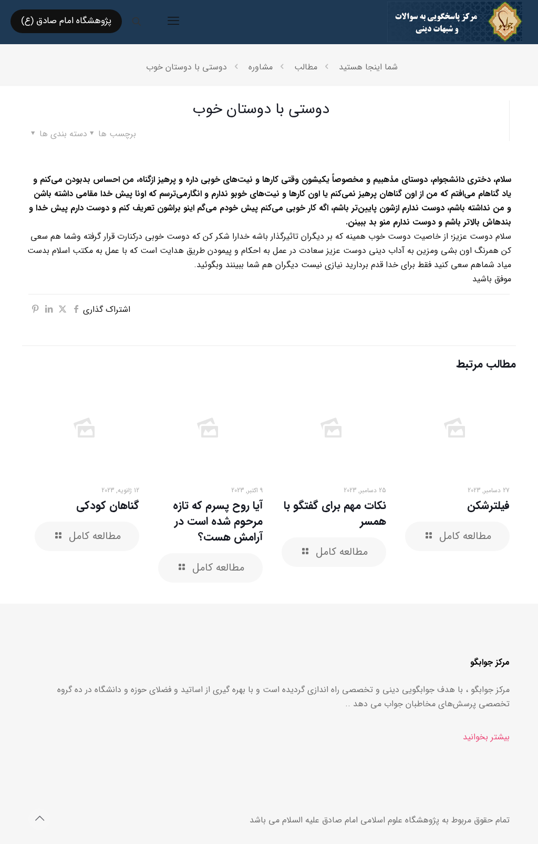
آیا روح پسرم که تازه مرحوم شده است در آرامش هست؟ (218, 521)
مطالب (305, 67)
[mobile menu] (173, 21)
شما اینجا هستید (368, 67)
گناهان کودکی (107, 505)
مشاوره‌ (261, 67)
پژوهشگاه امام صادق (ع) (66, 21)
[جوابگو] (454, 21)
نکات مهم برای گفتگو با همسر (335, 513)
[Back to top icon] (39, 819)
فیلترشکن (488, 505)
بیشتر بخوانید (486, 737)
